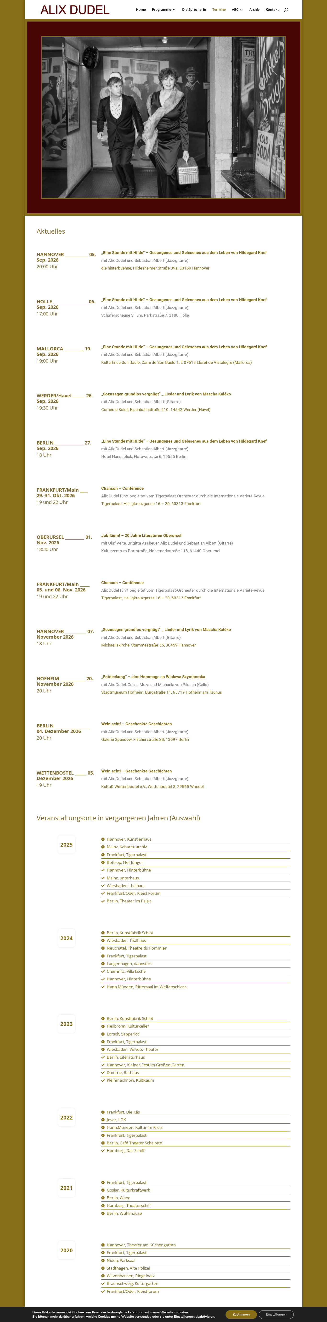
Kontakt (272, 10)
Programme (161, 10)
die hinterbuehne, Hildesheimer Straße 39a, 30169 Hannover (155, 268)
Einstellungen (184, 1317)
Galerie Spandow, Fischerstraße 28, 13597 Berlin (145, 739)
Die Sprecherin (194, 10)
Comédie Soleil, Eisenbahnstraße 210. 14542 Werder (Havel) (155, 409)
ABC (235, 10)
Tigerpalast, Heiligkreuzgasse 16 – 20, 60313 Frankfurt (151, 503)
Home (141, 10)
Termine (219, 10)
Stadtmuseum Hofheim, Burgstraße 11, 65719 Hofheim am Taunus (161, 692)
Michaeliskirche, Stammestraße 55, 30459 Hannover (148, 645)
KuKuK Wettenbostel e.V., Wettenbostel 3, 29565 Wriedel (152, 786)
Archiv (254, 10)
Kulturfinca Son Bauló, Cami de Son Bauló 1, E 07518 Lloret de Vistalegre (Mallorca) (176, 362)
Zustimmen (241, 1314)
